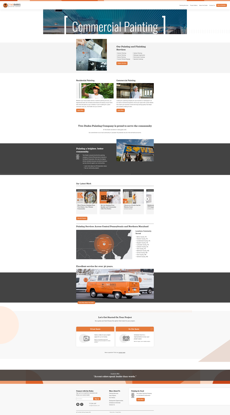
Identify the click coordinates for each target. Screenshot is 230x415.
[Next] (147, 199)
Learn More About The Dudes (86, 302)
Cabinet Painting (138, 53)
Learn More (80, 110)
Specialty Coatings (138, 59)
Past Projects (112, 395)
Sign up (97, 399)
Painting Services (183, 5)
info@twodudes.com (94, 405)
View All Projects (81, 218)
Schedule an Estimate (114, 402)
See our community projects (91, 168)
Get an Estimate (222, 5)
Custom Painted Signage (123, 59)
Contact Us (212, 5)
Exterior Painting (121, 53)
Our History (112, 397)
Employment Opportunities (116, 400)
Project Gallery (193, 5)
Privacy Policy (118, 412)
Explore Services (122, 63)
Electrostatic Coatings (139, 57)
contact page (122, 352)
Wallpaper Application (139, 55)
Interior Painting (121, 55)
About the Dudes (203, 5)
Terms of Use (112, 412)
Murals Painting (121, 57)
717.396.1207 (92, 403)
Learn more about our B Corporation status (95, 166)
